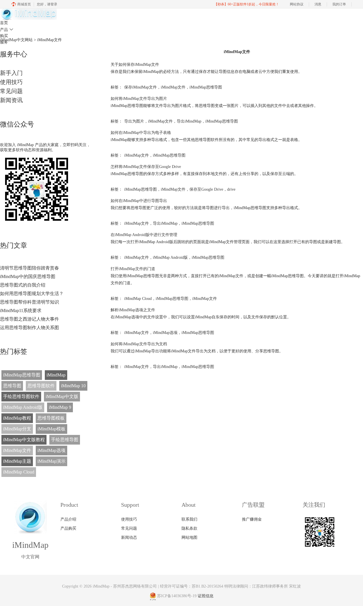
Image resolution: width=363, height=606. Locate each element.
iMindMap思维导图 (21, 375)
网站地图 (189, 537)
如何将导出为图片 (139, 98)
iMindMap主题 (17, 461)
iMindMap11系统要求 (20, 310)
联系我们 (189, 519)
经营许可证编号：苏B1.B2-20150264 (191, 586)
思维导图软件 (41, 385)
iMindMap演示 (51, 461)
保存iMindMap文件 (140, 87)
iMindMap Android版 (23, 407)
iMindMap (56, 375)
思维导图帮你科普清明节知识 (29, 302)
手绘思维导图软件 (21, 396)
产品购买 (68, 528)
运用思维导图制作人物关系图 (29, 327)
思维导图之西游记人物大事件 (29, 319)
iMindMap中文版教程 (24, 439)
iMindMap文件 (17, 450)
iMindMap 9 (60, 407)
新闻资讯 (11, 100)
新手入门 (11, 73)
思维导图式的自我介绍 (22, 285)
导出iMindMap (189, 121)
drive (231, 189)
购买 (4, 36)
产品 (6, 30)
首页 (4, 23)
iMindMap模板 (51, 428)
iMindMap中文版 (62, 396)
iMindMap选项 (51, 450)
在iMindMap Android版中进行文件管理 (144, 235)
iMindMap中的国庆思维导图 (27, 276)
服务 (4, 42)
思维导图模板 (51, 418)
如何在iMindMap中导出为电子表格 (141, 133)
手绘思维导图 (64, 439)
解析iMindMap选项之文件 (133, 310)
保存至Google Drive (206, 189)
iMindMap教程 (17, 418)
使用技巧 (11, 82)
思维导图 (12, 385)
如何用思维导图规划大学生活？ (32, 293)
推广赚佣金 (252, 519)
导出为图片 (134, 121)
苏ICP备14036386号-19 (177, 596)
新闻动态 (129, 537)
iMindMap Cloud (18, 472)
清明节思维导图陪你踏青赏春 (29, 268)
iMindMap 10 (73, 385)
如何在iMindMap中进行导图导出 (139, 201)
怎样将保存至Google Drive (146, 167)
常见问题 (11, 91)
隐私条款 (189, 528)
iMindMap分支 (17, 428)
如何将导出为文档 (139, 344)
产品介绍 (68, 519)
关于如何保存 (135, 64)
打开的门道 (133, 269)
